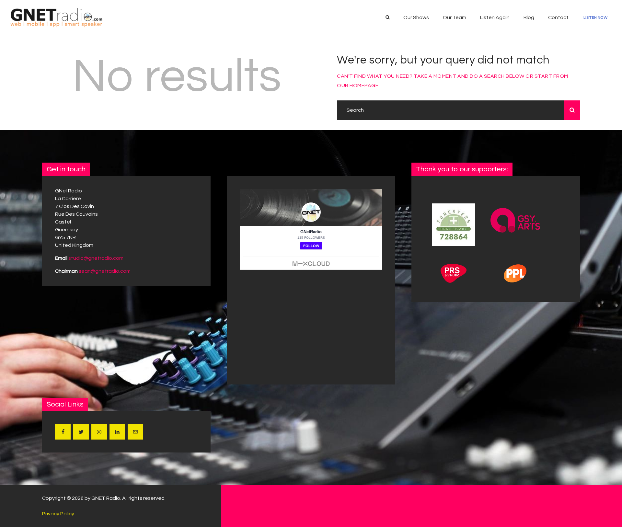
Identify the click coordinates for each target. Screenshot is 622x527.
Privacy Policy (58, 513)
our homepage (357, 85)
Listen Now (595, 17)
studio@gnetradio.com (95, 258)
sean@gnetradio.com (105, 271)
